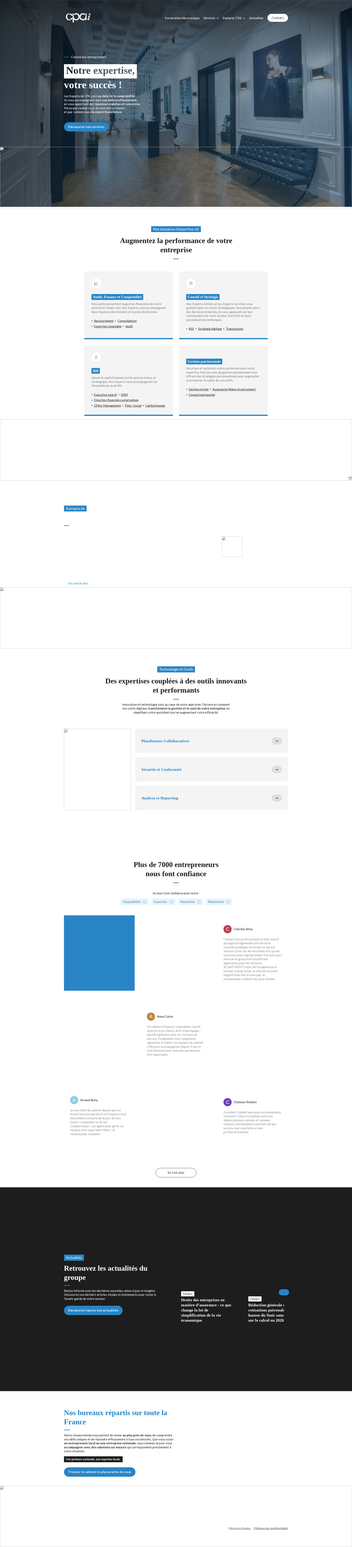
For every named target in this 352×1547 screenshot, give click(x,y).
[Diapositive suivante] (284, 1292)
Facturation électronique (182, 18)
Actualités (256, 18)
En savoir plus (78, 583)
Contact (278, 18)
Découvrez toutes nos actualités (93, 1310)
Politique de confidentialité (271, 1528)
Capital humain (155, 405)
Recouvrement (104, 321)
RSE (191, 329)
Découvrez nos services (86, 127)
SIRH (124, 395)
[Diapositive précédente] (176, 1292)
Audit (129, 326)
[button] (211, 741)
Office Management (107, 405)
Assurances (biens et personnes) (234, 389)
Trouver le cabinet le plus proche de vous (99, 1472)
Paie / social (133, 405)
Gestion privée (199, 389)
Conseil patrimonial (202, 395)
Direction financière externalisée (116, 400)
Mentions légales (240, 1528)
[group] (206, 1292)
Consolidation (127, 321)
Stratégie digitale (210, 329)
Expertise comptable (108, 326)
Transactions (234, 329)
